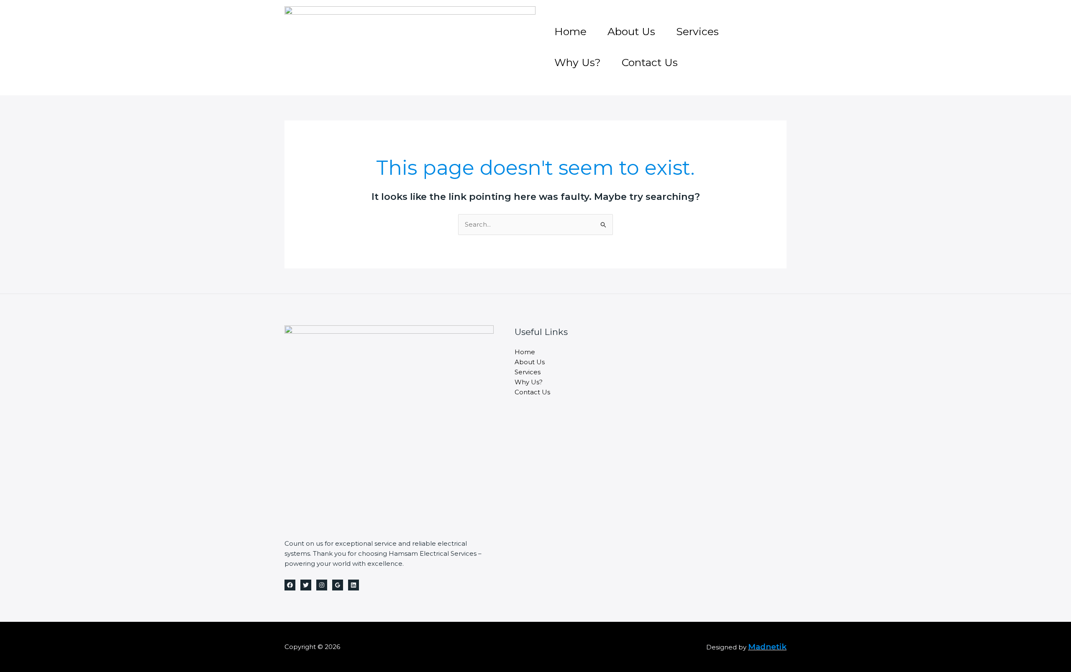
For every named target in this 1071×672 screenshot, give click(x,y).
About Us (631, 31)
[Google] (337, 585)
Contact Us (650, 62)
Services (697, 31)
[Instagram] (321, 585)
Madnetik (767, 647)
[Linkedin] (353, 585)
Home (570, 31)
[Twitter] (305, 585)
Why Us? (577, 62)
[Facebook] (289, 585)
